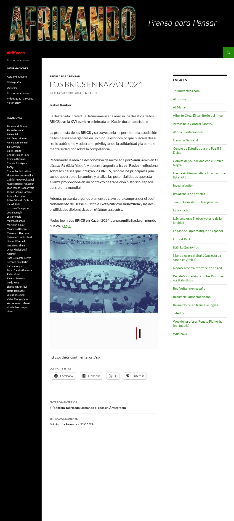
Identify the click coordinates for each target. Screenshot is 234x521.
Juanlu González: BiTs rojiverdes (195, 202)
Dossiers (12, 87)
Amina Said (13, 134)
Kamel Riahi (13, 204)
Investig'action (183, 185)
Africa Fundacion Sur (188, 132)
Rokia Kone (13, 282)
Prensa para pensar (65, 76)
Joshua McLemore (17, 195)
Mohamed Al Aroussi (18, 233)
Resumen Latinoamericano (192, 297)
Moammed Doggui (17, 228)
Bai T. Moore (13, 146)
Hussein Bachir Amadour (20, 183)
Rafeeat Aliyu (14, 266)
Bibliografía (14, 82)
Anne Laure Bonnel (17, 142)
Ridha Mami (13, 274)
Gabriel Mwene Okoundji (21, 179)
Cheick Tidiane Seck (18, 154)
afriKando (16, 52)
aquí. (67, 226)
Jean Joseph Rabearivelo (20, 187)
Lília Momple (14, 216)
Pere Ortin (22, 261)
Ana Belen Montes (17, 138)
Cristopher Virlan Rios (19, 171)
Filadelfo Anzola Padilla (20, 175)
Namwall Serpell (16, 241)
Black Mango (14, 150)
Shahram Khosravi (17, 286)
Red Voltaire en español (189, 288)
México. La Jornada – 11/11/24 (71, 421)
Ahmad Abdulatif (16, 130)
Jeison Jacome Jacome (19, 191)
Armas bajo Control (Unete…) (193, 124)
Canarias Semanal (185, 140)
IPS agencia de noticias (189, 194)
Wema (10, 303)
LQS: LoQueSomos (186, 247)
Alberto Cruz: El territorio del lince (198, 115)
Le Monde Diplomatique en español (198, 231)
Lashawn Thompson (18, 208)
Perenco (11, 261)
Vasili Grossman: (16, 294)
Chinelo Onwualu (16, 158)
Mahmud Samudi (16, 220)
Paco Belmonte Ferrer (19, 257)
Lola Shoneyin (14, 212)
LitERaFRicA (182, 239)
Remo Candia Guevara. (19, 270)
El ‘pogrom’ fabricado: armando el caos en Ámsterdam (88, 405)
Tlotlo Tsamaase (16, 290)
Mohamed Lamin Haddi (19, 237)
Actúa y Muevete (17, 76)
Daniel (92, 93)
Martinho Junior (15, 224)
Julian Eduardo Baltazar (20, 200)
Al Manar (179, 107)
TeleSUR (179, 313)
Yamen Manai (22, 303)
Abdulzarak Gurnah (17, 125)
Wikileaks (180, 334)
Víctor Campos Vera (18, 298)
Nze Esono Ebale (16, 245)
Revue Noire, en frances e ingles (195, 305)
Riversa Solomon (16, 278)
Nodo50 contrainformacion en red (197, 268)
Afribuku (179, 99)
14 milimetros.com (186, 91)
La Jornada (180, 210)
